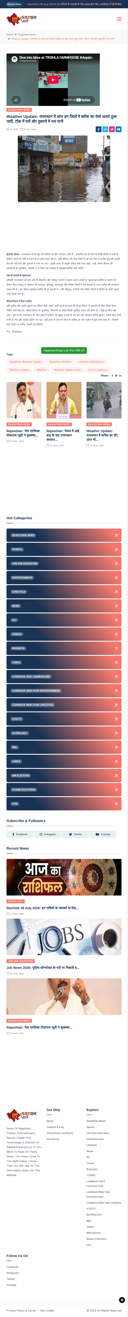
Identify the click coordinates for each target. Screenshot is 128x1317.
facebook (22, 834)
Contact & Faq (55, 1127)
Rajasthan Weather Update (26, 361)
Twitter (10, 1278)
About (50, 1120)
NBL (88, 1220)
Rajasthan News (27, 34)
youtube (105, 834)
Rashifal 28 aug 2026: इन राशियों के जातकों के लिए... (42, 908)
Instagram (12, 1272)
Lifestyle (91, 1145)
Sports (90, 1127)
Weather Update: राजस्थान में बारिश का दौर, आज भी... (102, 435)
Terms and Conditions (59, 1133)
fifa (88, 1245)
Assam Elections (96, 1238)
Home (9, 34)
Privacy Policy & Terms (21, 1310)
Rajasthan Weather (60, 361)
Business (91, 1169)
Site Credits (47, 1310)
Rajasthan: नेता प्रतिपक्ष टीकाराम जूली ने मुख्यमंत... (39, 1027)
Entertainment (95, 1139)
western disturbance (91, 361)
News (89, 1151)
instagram (50, 834)
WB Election (93, 1232)
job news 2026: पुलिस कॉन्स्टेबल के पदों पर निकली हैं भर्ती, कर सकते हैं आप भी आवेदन (71, 4)
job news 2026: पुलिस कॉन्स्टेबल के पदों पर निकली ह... (43, 968)
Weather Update (19, 369)
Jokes (90, 1226)
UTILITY (91, 1208)
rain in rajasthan (98, 369)
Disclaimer (52, 1139)
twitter (78, 834)
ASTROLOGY (15, 901)
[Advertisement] (64, 228)
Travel (90, 1163)
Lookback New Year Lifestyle (103, 1202)
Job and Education (20, 961)
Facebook (12, 1266)
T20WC (91, 1175)
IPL (88, 1157)
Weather (41, 369)
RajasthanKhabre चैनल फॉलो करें (64, 350)
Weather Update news (67, 369)
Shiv (16, 129)
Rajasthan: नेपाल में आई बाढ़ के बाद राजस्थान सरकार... (62, 435)
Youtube (11, 1285)
